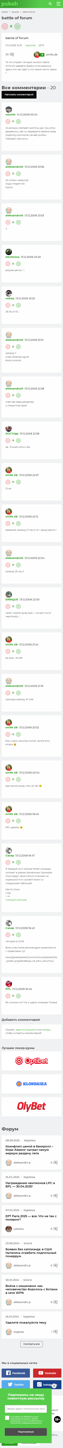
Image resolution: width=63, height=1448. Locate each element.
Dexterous (12, 257)
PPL (8, 989)
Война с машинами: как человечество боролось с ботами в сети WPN (31, 1289)
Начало (5, 12)
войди (46, 1030)
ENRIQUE (11, 599)
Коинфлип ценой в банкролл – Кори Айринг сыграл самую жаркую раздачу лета (29, 1150)
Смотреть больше (16, 900)
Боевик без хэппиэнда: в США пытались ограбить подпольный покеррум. (30, 1253)
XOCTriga (11, 433)
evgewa (19, 1332)
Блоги (28, 1243)
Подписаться (26, 1432)
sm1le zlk (11, 475)
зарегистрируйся (26, 1030)
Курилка (15, 12)
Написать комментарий (19, 94)
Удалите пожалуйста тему (25, 1322)
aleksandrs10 (14, 167)
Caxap (9, 855)
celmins (19, 1229)
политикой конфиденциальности (26, 1423)
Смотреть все (31, 1344)
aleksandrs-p (22, 1162)
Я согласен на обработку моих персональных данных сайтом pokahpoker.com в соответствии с (26, 1420)
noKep (9, 298)
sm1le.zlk (52, 54)
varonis (10, 114)
